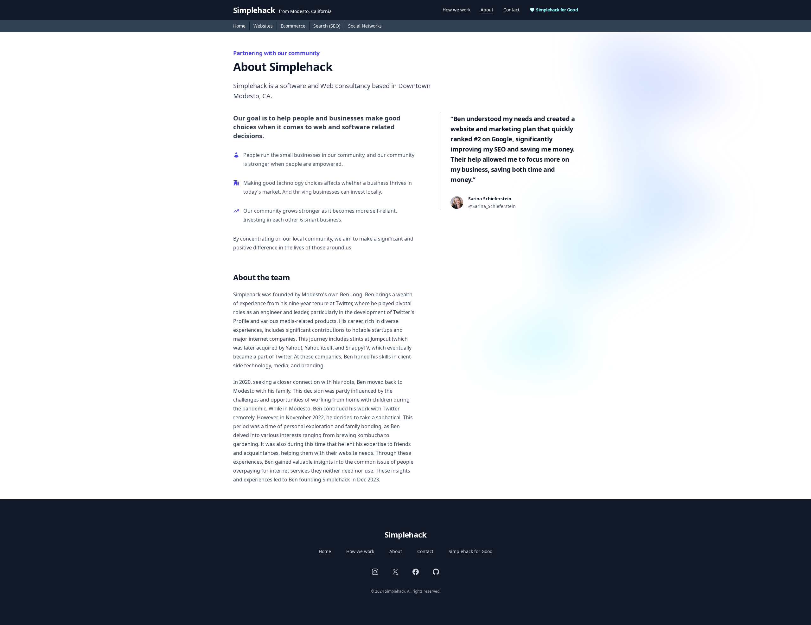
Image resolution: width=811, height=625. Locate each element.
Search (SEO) (326, 26)
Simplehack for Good (557, 10)
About (487, 10)
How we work (456, 10)
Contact (511, 10)
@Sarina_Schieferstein (492, 206)
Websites (263, 26)
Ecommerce (293, 26)
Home (239, 26)
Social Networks (365, 26)
